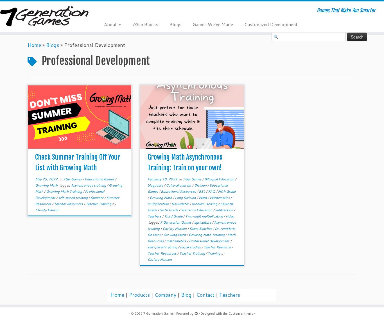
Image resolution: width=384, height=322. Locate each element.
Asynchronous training (89, 185)
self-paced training (73, 197)
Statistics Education (197, 210)
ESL (202, 191)
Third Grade (173, 216)
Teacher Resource (218, 247)
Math (203, 197)
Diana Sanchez (201, 228)
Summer (97, 197)
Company (165, 294)
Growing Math (46, 185)
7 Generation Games (176, 222)
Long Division (186, 197)
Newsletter (180, 203)
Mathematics (220, 197)
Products (139, 294)
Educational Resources (179, 191)
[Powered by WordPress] (196, 312)
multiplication (159, 203)
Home (34, 45)
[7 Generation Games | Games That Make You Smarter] (44, 16)
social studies (191, 247)
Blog (186, 294)
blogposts (156, 185)
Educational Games (100, 179)
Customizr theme (241, 313)
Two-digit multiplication (204, 216)
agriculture (203, 222)
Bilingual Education (219, 179)
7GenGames (73, 179)
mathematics (176, 241)
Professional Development (209, 241)
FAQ (212, 191)
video (230, 216)
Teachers (155, 216)
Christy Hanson (47, 210)
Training (214, 253)
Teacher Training (99, 203)
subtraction (224, 210)
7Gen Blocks (145, 24)
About (111, 24)
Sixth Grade (169, 210)
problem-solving (205, 203)
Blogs (175, 24)
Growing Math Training (64, 191)
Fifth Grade (227, 191)
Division (200, 185)
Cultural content (179, 185)
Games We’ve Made (213, 24)
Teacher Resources (69, 203)
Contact (205, 294)
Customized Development (271, 24)
